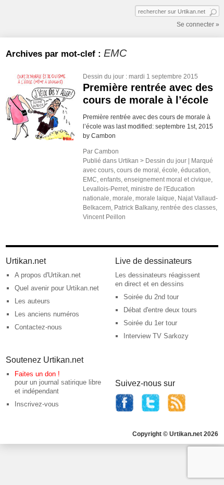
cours (106, 170)
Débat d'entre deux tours (160, 310)
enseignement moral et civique (167, 179)
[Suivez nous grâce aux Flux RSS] (176, 410)
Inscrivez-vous (37, 404)
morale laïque (155, 198)
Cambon (106, 151)
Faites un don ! (37, 374)
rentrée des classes (188, 207)
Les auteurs (32, 301)
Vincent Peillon (104, 217)
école (170, 170)
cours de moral (138, 170)
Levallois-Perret (105, 189)
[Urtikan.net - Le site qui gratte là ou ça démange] (44, 17)
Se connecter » (198, 24)
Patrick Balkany (135, 207)
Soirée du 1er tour (150, 323)
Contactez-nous (38, 327)
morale (122, 198)
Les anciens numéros (47, 314)
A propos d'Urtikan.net (48, 275)
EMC (90, 179)
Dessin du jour (103, 76)
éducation (195, 170)
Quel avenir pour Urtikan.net (57, 288)
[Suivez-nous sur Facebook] (124, 410)
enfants (110, 179)
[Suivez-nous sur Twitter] (150, 410)
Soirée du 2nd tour (151, 297)
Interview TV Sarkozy (156, 336)
